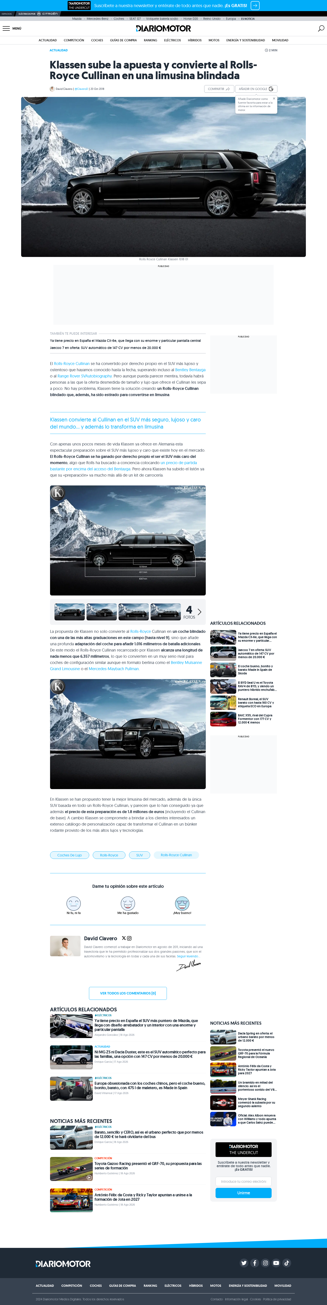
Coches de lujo (69, 855)
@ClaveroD (81, 88)
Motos (214, 40)
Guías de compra (123, 40)
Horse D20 (191, 19)
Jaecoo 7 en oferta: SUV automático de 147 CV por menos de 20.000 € (105, 348)
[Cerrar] (274, 98)
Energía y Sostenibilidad (245, 40)
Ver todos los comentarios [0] (128, 993)
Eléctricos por (27, 13)
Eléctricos (172, 40)
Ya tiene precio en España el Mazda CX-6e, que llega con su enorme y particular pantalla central (125, 341)
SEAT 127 (135, 19)
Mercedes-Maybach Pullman (114, 668)
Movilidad (280, 40)
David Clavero (64, 88)
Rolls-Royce (140, 631)
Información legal (236, 1299)
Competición (74, 40)
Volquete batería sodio (162, 19)
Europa (231, 19)
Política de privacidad (277, 1299)
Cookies (255, 1299)
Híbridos (195, 40)
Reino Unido (212, 19)
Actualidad (48, 40)
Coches (119, 19)
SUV (139, 855)
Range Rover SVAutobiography (85, 376)
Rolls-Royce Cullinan (72, 363)
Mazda (76, 19)
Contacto (217, 1299)
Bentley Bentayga (190, 369)
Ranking (150, 40)
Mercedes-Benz (97, 19)
